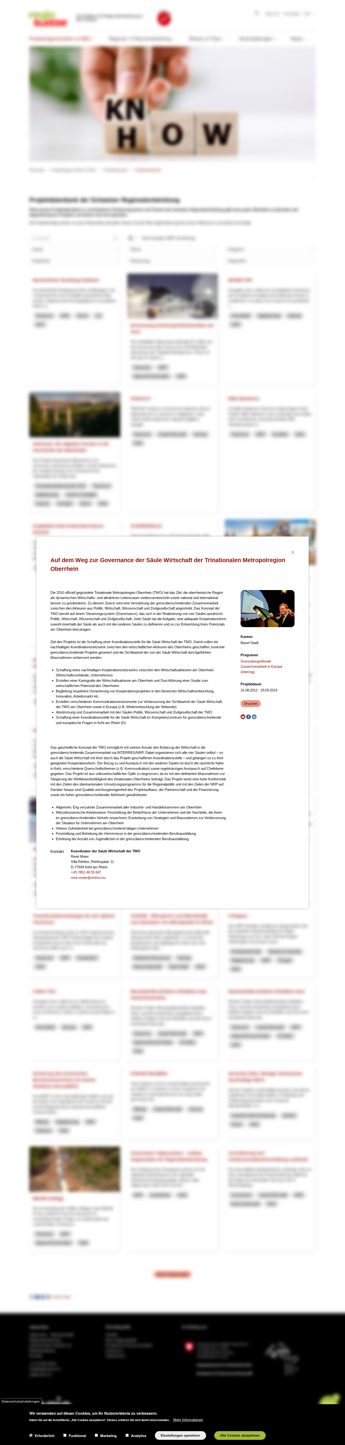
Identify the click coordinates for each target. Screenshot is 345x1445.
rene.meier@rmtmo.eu (88, 878)
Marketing (108, 1435)
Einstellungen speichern (180, 1435)
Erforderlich (44, 1435)
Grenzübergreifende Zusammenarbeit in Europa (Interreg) (261, 666)
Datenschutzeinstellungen (21, 1401)
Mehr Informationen (188, 1419)
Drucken (250, 703)
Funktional (77, 1435)
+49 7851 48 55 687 (86, 872)
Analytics (138, 1435)
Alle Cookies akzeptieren (240, 1435)
